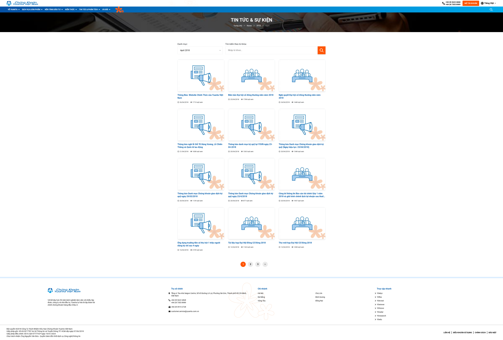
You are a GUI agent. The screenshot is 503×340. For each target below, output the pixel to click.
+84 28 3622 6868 (453, 2)
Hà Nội (260, 293)
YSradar (380, 312)
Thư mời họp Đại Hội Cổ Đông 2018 (295, 243)
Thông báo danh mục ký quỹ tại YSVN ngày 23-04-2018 (250, 145)
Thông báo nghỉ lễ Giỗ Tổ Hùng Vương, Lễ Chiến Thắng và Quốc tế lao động (199, 145)
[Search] (491, 9)
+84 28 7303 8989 (453, 4)
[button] (488, 3)
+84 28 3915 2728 (178, 307)
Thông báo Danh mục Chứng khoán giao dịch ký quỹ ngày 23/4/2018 (250, 195)
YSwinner (380, 304)
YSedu (379, 319)
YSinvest (380, 301)
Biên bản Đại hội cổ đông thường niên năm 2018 (250, 95)
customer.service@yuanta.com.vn (185, 311)
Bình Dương (320, 297)
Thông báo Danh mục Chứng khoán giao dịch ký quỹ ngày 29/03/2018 (199, 195)
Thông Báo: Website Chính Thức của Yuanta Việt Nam (200, 96)
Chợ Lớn (318, 293)
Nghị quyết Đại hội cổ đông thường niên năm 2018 (300, 96)
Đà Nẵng (261, 297)
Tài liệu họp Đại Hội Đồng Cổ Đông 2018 (247, 243)
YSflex (379, 297)
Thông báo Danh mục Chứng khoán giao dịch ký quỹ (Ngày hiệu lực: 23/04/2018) (301, 145)
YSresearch (381, 316)
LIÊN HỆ (447, 332)
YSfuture (380, 308)
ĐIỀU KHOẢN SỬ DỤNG (462, 332)
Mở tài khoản (470, 3)
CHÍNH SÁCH (480, 332)
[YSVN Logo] (22, 3)
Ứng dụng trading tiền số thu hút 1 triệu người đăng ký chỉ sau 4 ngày (198, 244)
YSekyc (380, 293)
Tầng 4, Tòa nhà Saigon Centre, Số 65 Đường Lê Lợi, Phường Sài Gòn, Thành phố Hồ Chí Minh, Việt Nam (209, 294)
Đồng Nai (319, 301)
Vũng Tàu (262, 301)
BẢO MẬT (492, 332)
